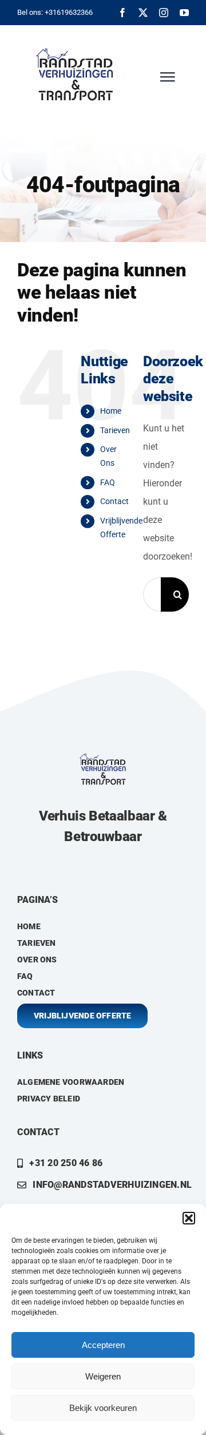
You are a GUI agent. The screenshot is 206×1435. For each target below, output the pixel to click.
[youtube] (184, 12)
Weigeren (103, 1376)
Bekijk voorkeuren (103, 1408)
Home (110, 410)
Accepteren (103, 1345)
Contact (114, 501)
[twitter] (143, 12)
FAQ (107, 482)
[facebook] (122, 12)
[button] (189, 1218)
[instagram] (163, 12)
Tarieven (115, 430)
